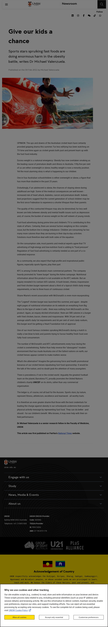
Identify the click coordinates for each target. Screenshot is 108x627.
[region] (54, 605)
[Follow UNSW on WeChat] (89, 15)
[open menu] (6, 4)
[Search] (101, 4)
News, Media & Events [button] (23, 494)
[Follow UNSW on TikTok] (94, 15)
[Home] (34, 4)
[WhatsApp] (100, 15)
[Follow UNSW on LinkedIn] (72, 15)
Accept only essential (54, 617)
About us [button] (14, 503)
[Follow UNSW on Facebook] (83, 15)
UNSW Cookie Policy (20, 610)
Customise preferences (89, 617)
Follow (99, 12)
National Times (65, 433)
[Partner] (68, 4)
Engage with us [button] (18, 477)
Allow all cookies (19, 617)
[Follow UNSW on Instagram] (78, 15)
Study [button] (12, 486)
